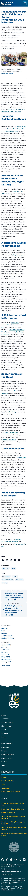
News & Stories (6, 744)
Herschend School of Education (12, 809)
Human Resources (7, 754)
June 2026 (5, 650)
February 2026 (6, 659)
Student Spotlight (7, 638)
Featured (4, 73)
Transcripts (5, 788)
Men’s (16, 391)
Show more (5, 665)
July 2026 (5, 647)
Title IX (4, 765)
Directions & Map (7, 781)
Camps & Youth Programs (10, 792)
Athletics (4, 733)
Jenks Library (21, 458)
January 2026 (6, 662)
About (3, 730)
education (19, 579)
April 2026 (5, 654)
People (3, 751)
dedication (15, 322)
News (11, 73)
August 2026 (6, 645)
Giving (3, 737)
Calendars (5, 747)
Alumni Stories (6, 636)
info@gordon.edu (7, 869)
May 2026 (4, 652)
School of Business (8, 813)
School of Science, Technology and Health (14, 834)
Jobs (3, 784)
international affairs (9, 439)
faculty (4, 583)
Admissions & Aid (7, 722)
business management (10, 432)
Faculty (4, 633)
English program (19, 255)
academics (6, 576)
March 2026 (5, 657)
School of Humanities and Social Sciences (13, 817)
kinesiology (13, 412)
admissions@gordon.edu (10, 871)
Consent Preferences (16, 888)
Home (3, 715)
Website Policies (7, 890)
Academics (5, 719)
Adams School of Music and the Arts (12, 804)
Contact (4, 777)
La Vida (4, 762)
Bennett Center (6, 758)
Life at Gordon (6, 726)
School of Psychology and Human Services (13, 828)
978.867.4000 (6, 874)
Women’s (4, 393)
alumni (15, 576)
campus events (7, 579)
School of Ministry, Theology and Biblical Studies (13, 823)
